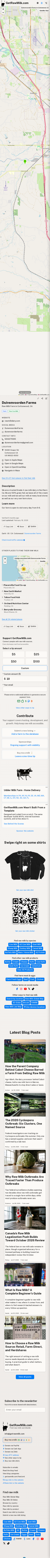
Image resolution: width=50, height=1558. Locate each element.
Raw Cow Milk (13, 411)
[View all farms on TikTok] (33, 989)
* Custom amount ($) (12, 674)
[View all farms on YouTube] (25, 989)
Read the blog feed (10, 1470)
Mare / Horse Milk (25, 952)
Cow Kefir (40, 962)
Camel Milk (37, 948)
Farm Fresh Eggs (14, 979)
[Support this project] (42, 3)
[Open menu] (46, 3)
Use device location (35, 1007)
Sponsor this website (25, 831)
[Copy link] (38, 398)
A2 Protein (40, 952)
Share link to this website (14, 1483)
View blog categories (11, 1473)
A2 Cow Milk (24, 944)
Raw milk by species (11, 1506)
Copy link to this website (13, 1480)
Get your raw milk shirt (25, 890)
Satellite (42, 561)
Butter (8, 962)
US (8, 533)
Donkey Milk (25, 948)
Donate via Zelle (10, 1452)
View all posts (25, 1377)
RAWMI (34, 1003)
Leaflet (22, 394)
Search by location (15, 999)
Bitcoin (26, 1003)
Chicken (40, 979)
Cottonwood (18, 533)
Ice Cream (25, 966)
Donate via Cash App (12, 1449)
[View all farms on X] (29, 988)
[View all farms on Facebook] (17, 989)
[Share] (42, 398)
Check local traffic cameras (12, 540)
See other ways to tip (12, 1458)
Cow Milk (13, 944)
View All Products (25, 970)
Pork (32, 979)
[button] (3, 9)
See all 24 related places (12, 619)
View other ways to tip (25, 708)
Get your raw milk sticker (25, 931)
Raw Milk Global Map (34, 999)
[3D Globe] (38, 3)
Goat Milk (37, 944)
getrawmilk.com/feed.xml (14, 1476)
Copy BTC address (11, 1455)
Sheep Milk (12, 948)
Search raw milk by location (13, 1512)
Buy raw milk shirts (12, 1461)
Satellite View (44, 11)
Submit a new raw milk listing (14, 1515)
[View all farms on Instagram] (21, 989)
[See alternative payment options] (29, 701)
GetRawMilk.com (42, 580)
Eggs (24, 1534)
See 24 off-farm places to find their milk (18, 478)
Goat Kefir (13, 966)
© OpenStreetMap (31, 394)
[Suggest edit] (46, 398)
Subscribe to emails (10, 1467)
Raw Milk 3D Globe (10, 1500)
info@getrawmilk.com (14, 1434)
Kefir (32, 962)
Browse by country (10, 1503)
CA (12, 533)
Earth (4, 533)
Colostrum (36, 966)
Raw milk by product (11, 1509)
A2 (18, 1530)
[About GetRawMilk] (5, 1540)
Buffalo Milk (10, 952)
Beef (26, 979)
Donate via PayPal (11, 1446)
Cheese (24, 962)
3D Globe (17, 1003)
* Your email (8, 685)
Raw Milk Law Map (13, 1007)
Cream (16, 962)
